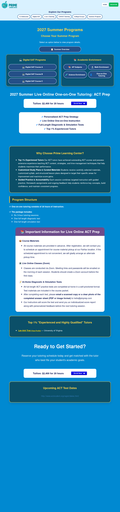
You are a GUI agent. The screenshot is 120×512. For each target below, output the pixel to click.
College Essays (79, 16)
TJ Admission (23, 16)
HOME (105, 4)
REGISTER (113, 4)
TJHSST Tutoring (64, 16)
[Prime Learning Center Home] (9, 4)
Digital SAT (36, 16)
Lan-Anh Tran (24, 330)
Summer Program (95, 16)
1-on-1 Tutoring (49, 16)
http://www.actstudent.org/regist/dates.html (60, 395)
